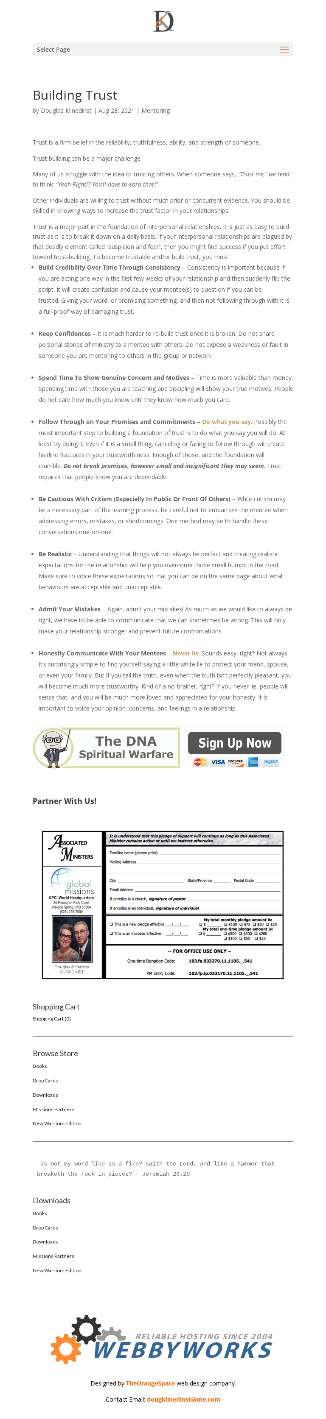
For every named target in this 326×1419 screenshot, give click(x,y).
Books (40, 1066)
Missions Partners (53, 1109)
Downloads (45, 1095)
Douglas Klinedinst (66, 110)
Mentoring (155, 110)
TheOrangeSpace (150, 1383)
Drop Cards (45, 1080)
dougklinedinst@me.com (183, 1399)
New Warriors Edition (57, 1123)
